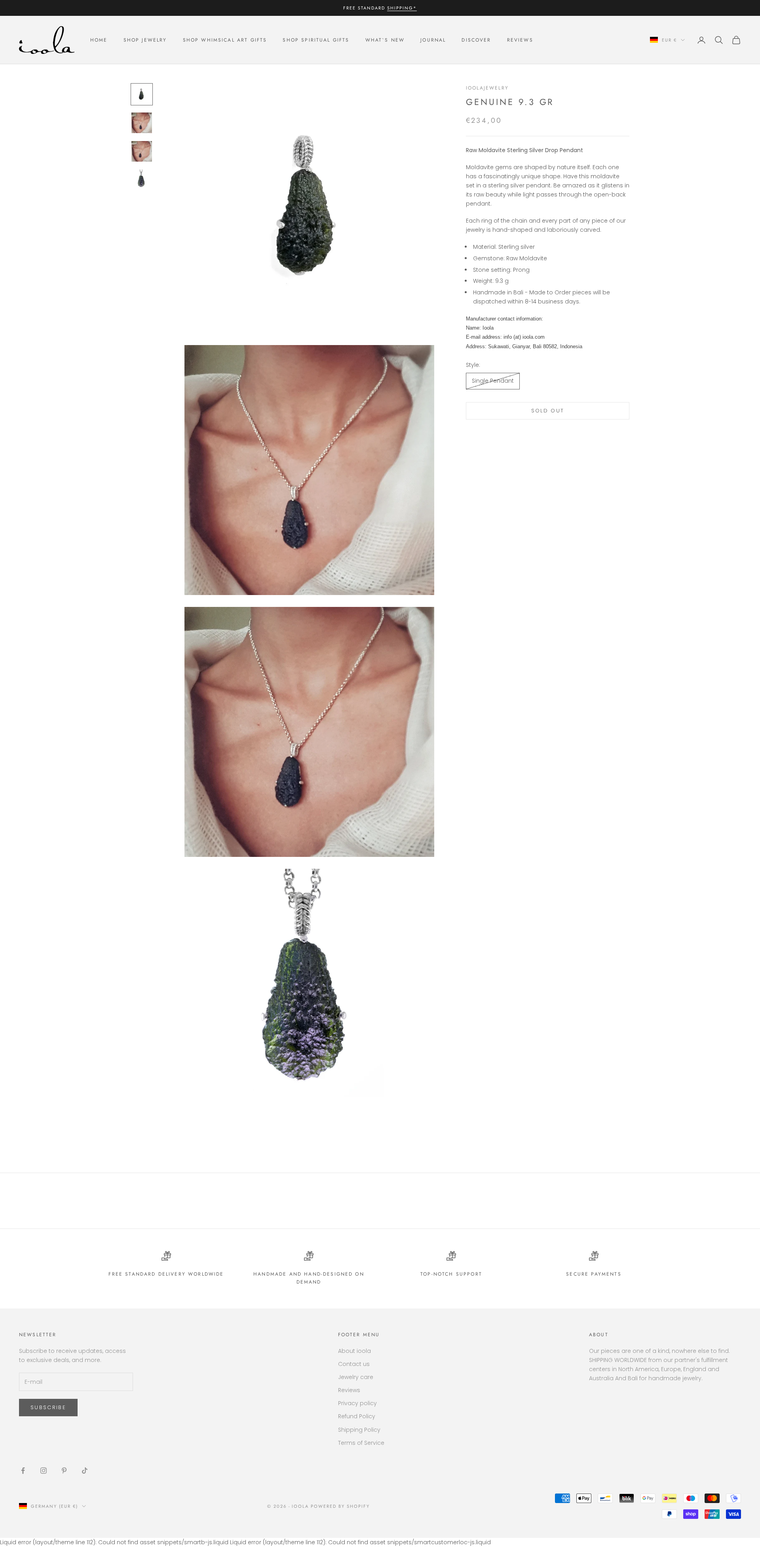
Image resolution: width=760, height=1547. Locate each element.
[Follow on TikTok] (85, 1471)
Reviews (520, 40)
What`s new (385, 40)
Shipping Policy (359, 1430)
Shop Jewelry (145, 40)
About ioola (354, 1351)
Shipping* (402, 8)
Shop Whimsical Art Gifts (225, 40)
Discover (476, 40)
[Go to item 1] (142, 94)
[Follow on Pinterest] (64, 1471)
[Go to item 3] (142, 151)
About (598, 1334)
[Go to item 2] (142, 123)
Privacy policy (357, 1403)
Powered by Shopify (340, 1506)
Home (99, 40)
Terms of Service (361, 1443)
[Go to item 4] (142, 180)
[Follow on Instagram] (44, 1471)
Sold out (547, 410)
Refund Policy (356, 1416)
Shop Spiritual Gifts (316, 40)
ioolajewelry (487, 88)
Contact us (354, 1364)
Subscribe (48, 1407)
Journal (433, 40)
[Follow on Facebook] (23, 1471)
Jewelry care (355, 1377)
